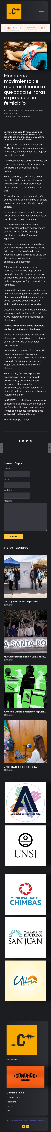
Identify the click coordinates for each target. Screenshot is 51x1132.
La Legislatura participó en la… (22, 601)
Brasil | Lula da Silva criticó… (20, 767)
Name (7, 468)
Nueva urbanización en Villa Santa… (25, 656)
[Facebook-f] (23, 1126)
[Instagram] (27, 1126)
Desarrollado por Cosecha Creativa (28, 1120)
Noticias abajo (10, 113)
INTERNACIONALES (12, 110)
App (8, 1110)
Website (8, 490)
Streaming (11, 1102)
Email (6, 479)
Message (8, 501)
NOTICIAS (39, 110)
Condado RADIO (14, 1097)
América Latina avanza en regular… (25, 711)
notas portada (27, 110)
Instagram (11, 1106)
